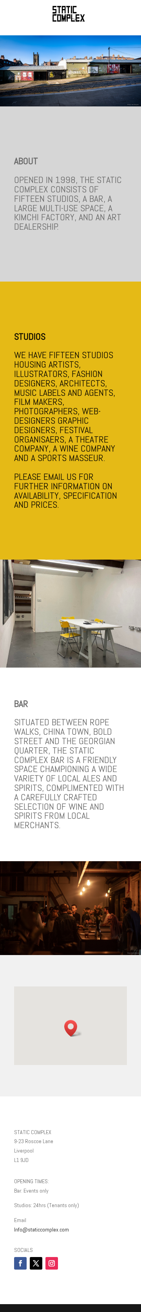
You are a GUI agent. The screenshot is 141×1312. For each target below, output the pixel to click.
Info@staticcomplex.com (41, 1229)
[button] (73, 1028)
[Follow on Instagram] (51, 1263)
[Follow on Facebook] (20, 1263)
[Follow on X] (36, 1263)
